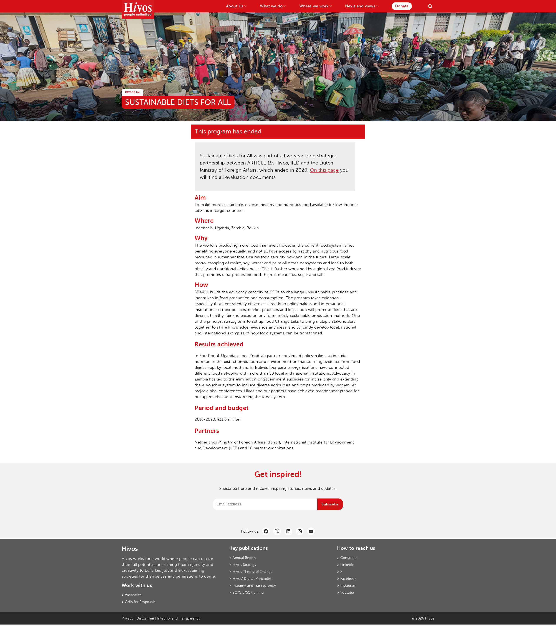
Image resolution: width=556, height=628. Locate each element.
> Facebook (346, 579)
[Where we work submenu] (330, 6)
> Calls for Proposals (139, 602)
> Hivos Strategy (242, 565)
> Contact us (347, 558)
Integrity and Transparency (178, 618)
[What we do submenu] (284, 6)
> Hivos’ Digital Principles (250, 579)
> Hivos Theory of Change (251, 572)
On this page (324, 170)
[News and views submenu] (377, 6)
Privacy (128, 618)
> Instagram (347, 586)
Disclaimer (145, 618)
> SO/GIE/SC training (246, 593)
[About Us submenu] (245, 6)
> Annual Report (242, 558)
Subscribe (330, 504)
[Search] (430, 6)
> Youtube (345, 593)
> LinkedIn (345, 565)
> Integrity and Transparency (252, 586)
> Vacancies (132, 595)
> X (340, 572)
